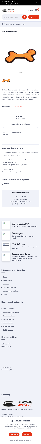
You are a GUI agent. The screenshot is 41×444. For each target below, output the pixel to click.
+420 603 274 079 (9, 1)
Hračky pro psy (8, 323)
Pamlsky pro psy (8, 319)
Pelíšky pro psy (8, 330)
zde (29, 440)
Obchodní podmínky (9, 287)
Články (5, 294)
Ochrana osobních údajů (10, 291)
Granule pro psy (8, 309)
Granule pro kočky (9, 316)
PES (6, 24)
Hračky (12, 24)
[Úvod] (8, 10)
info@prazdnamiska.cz (21, 204)
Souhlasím (27, 434)
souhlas (31, 424)
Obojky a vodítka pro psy (11, 312)
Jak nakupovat (7, 280)
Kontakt (6, 284)
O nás (5, 277)
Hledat (24, 17)
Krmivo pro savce (8, 326)
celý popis (29, 100)
